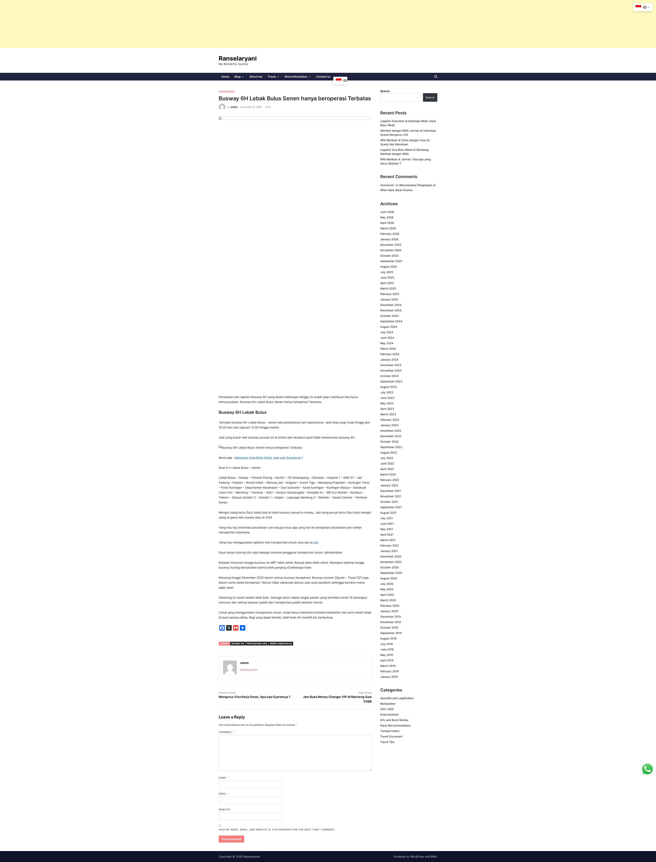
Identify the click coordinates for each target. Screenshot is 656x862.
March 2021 (387, 540)
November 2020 (390, 562)
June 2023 (387, 398)
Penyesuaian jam (257, 643)
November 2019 (390, 622)
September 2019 (391, 633)
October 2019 (389, 627)
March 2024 (388, 348)
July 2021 (386, 518)
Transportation (389, 731)
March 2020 (388, 600)
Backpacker (226, 91)
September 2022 (391, 447)
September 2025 (391, 261)
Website (224, 809)
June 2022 (387, 463)
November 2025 (390, 250)
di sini (314, 542)
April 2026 (387, 223)
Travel (275, 77)
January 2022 (389, 485)
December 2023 (390, 365)
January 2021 (389, 551)
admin (234, 107)
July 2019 (386, 644)
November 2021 (390, 496)
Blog (241, 77)
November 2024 (390, 310)
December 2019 (390, 616)
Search (385, 91)
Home (225, 76)
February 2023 (389, 419)
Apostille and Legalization (397, 698)
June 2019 (387, 649)
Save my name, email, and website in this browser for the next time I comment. (277, 829)
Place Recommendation (395, 725)
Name (223, 777)
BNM (433, 856)
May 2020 (386, 589)
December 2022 (390, 430)
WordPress (417, 856)
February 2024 (389, 354)
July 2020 (386, 583)
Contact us (323, 76)
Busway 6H (237, 643)
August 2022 (388, 452)
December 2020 (390, 556)
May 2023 (386, 403)
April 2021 (386, 534)
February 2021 (389, 545)
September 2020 (391, 573)
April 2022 (387, 469)
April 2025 (387, 283)
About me (255, 76)
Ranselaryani (238, 58)
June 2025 (387, 277)
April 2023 (387, 408)
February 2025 (389, 294)
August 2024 (388, 326)
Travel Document (391, 736)
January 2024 (389, 359)
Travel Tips (387, 742)
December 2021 (390, 491)
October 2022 (389, 441)
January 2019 (389, 676)
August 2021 (388, 512)
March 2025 (388, 288)
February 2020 (389, 605)
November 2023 (390, 370)
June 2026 (387, 212)
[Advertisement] (102, 24)
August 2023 (388, 387)
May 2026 (386, 217)
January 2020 (389, 611)
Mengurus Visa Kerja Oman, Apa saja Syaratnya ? (269, 457)
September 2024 (391, 321)
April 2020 (387, 594)
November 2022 (390, 436)
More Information (299, 77)
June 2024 (387, 337)
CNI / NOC (387, 709)
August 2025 (388, 266)
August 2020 (388, 578)
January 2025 (389, 299)
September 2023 (391, 381)
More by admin (249, 669)
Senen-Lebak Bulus (281, 643)
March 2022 (388, 474)
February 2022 (389, 480)
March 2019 (387, 666)
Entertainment (389, 714)
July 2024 (386, 332)
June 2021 (387, 523)
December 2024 (390, 305)
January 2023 (389, 425)
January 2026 (389, 239)
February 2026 (389, 233)
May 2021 (386, 529)
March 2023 (388, 414)
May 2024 (386, 343)
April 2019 (386, 660)
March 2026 (388, 228)
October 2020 (389, 567)
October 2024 (389, 316)
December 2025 (390, 244)
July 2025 (386, 272)
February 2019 (389, 671)
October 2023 (389, 376)
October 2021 (389, 501)
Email (224, 793)
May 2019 (386, 655)
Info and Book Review (394, 720)
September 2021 (391, 507)
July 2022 (386, 458)
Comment (226, 732)
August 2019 (388, 638)
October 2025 (389, 255)
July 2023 (386, 392)
